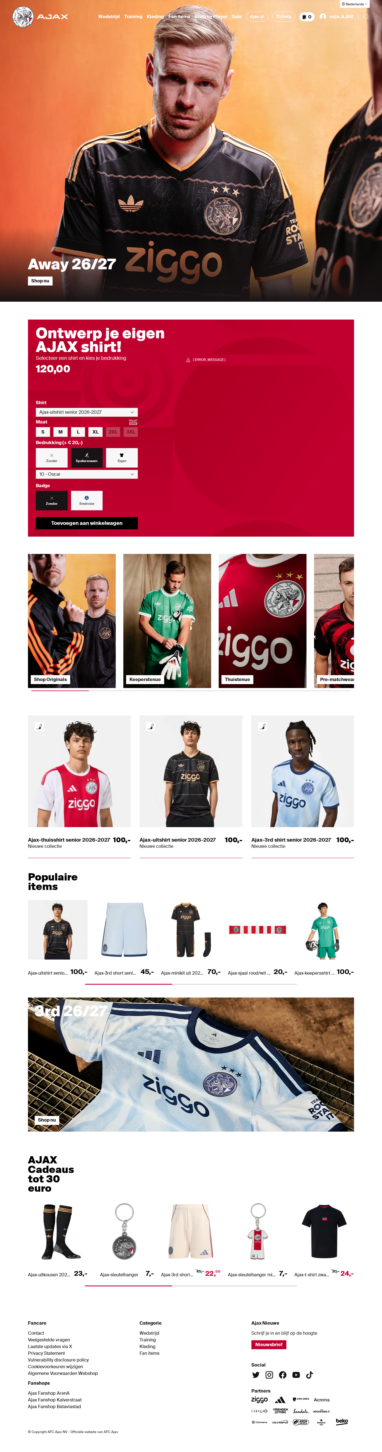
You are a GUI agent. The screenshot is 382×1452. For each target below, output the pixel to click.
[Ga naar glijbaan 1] (68, 1134)
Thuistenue (237, 679)
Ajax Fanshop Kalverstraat (55, 1400)
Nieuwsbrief (268, 1345)
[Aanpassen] (39, 726)
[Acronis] (321, 1399)
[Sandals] (301, 1411)
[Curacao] (259, 1411)
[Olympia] (280, 1422)
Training (133, 17)
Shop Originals (50, 679)
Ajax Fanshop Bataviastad (54, 1407)
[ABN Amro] (301, 1399)
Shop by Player (211, 17)
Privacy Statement (46, 1353)
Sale (237, 17)
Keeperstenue (145, 679)
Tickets (283, 17)
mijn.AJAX (342, 17)
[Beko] (342, 1422)
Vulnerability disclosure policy (58, 1360)
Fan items (179, 17)
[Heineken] (321, 1422)
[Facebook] (282, 1374)
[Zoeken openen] (366, 16)
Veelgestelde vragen (49, 1340)
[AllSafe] (301, 1422)
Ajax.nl (257, 17)
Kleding (155, 17)
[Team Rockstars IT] (321, 1411)
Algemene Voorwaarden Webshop (63, 1373)
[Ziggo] (259, 1399)
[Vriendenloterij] (280, 1411)
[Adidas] (280, 1399)
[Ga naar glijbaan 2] (150, 1134)
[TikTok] (309, 1374)
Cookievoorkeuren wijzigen (55, 1367)
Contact (36, 1333)
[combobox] (87, 412)
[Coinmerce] (259, 1422)
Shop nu (40, 281)
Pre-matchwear (337, 679)
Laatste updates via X (50, 1346)
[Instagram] (269, 1374)
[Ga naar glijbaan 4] (313, 1134)
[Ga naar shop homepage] (40, 17)
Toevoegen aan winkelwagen (86, 523)
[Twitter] (255, 1374)
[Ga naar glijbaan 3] (231, 1134)
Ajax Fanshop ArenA (49, 1393)
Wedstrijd (109, 17)
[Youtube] (296, 1374)
